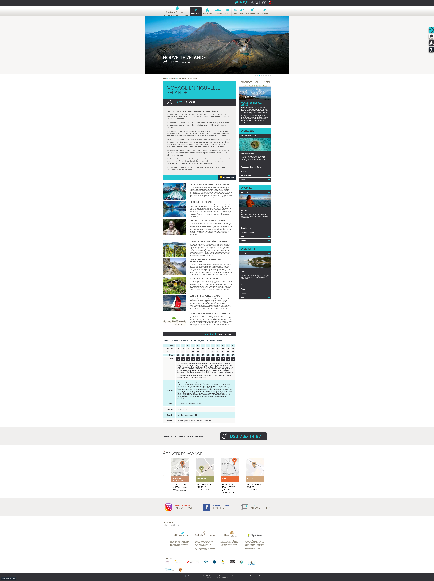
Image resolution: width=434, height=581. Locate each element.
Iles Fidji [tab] (244, 171)
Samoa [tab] (243, 236)
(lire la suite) (199, 326)
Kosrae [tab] (243, 285)
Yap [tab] (242, 297)
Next (270, 476)
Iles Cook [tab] (244, 192)
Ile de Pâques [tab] (246, 228)
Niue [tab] (242, 224)
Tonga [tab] (243, 240)
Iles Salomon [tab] (246, 175)
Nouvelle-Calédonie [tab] (248, 136)
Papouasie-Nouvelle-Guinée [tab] (251, 167)
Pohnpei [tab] (244, 293)
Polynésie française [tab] (248, 232)
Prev (163, 476)
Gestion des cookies (8, 579)
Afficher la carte (228, 177)
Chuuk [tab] (243, 253)
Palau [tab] (243, 289)
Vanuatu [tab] (244, 179)
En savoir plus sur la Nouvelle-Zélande (210, 313)
